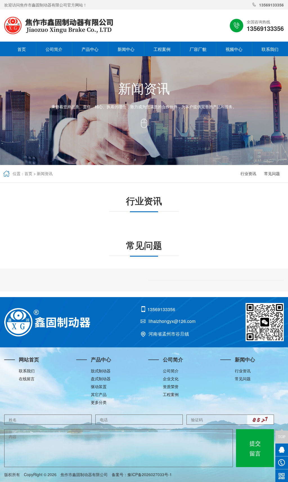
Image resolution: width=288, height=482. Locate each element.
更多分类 (99, 402)
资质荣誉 (171, 386)
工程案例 (162, 49)
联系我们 (270, 49)
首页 (18, 49)
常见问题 (272, 173)
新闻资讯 (45, 173)
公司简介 (54, 49)
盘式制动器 (101, 378)
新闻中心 (126, 49)
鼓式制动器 (101, 371)
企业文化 (171, 378)
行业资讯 (248, 173)
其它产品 (99, 394)
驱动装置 (99, 386)
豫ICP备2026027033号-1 (151, 474)
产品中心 (90, 49)
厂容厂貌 (198, 49)
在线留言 (27, 378)
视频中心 (234, 49)
